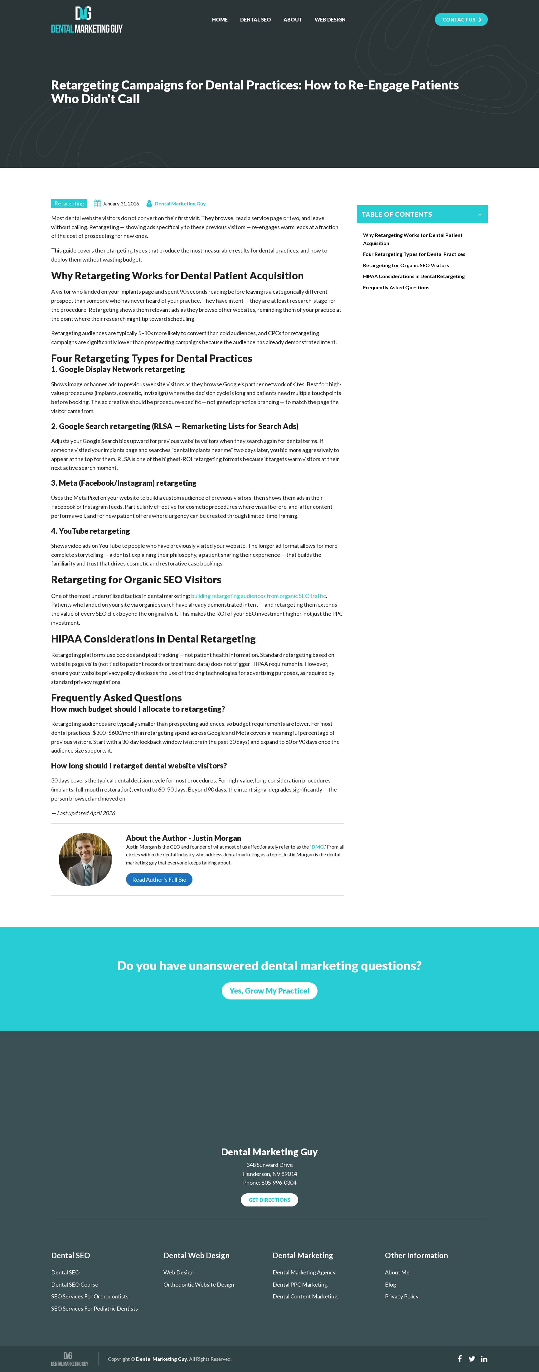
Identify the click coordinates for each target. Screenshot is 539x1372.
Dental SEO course (74, 1284)
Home (220, 19)
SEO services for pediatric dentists (94, 1308)
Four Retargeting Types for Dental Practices (414, 254)
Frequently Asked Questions (396, 287)
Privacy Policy (402, 1296)
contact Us (459, 19)
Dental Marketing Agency (304, 1272)
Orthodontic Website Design (198, 1284)
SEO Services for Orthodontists (90, 1296)
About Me (397, 1272)
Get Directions (269, 1200)
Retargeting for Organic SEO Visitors (406, 265)
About (293, 19)
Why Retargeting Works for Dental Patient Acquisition (413, 239)
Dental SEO (255, 19)
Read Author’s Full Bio (159, 879)
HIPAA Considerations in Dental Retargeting (414, 276)
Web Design (330, 19)
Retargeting (69, 203)
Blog (390, 1284)
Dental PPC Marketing (300, 1284)
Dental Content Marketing (305, 1296)
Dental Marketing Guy (180, 203)
